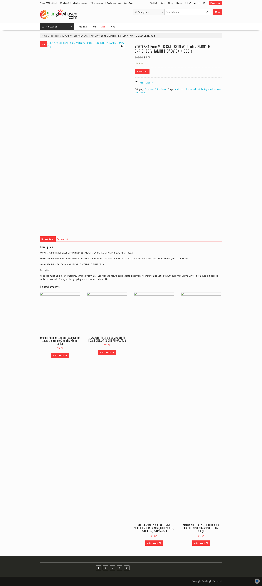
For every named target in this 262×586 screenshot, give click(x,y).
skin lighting (140, 92)
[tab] (47, 239)
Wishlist (153, 3)
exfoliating (202, 89)
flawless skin (214, 89)
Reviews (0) (62, 239)
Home (179, 3)
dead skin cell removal (185, 89)
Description (47, 239)
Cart (163, 3)
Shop (170, 3)
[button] (122, 46)
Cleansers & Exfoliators (156, 89)
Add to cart (142, 71)
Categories (51, 26)
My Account (215, 3)
